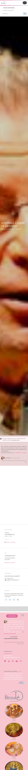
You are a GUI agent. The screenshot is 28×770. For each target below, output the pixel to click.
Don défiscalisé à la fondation (20, 452)
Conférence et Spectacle (8, 10)
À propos (19, 671)
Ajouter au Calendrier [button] (11, 542)
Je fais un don (12, 616)
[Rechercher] (25, 13)
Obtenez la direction (10, 562)
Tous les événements (9, 7)
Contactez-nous (8, 653)
